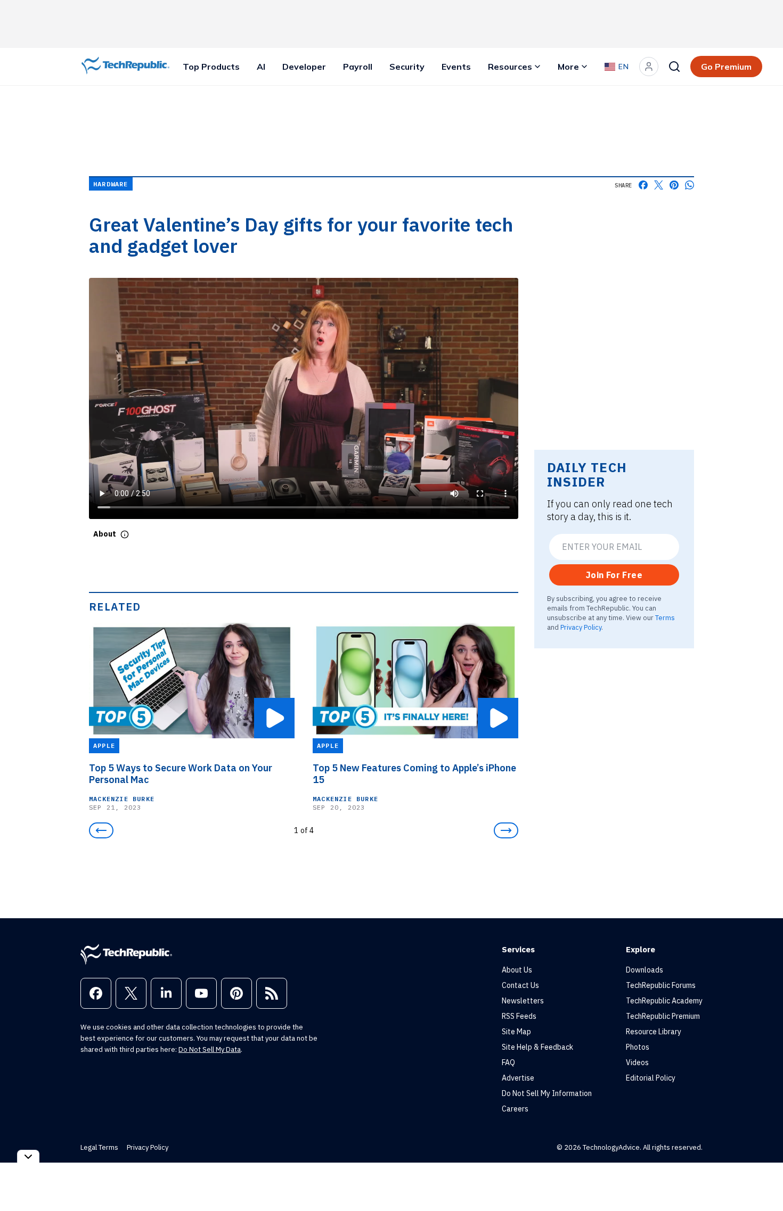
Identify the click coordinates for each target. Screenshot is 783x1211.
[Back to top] (761, 1178)
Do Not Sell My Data (209, 1049)
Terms (665, 617)
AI (261, 66)
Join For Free (614, 575)
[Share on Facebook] (643, 185)
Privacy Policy (580, 627)
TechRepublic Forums (661, 985)
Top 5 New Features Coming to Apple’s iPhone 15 (414, 774)
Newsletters (523, 1001)
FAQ (508, 1062)
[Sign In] (648, 66)
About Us (517, 970)
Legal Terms (99, 1147)
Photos (637, 1047)
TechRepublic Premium (663, 1016)
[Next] (506, 830)
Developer (304, 66)
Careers (515, 1109)
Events (456, 66)
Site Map (516, 1031)
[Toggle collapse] (28, 1156)
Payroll (357, 66)
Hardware (110, 184)
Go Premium (726, 66)
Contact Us (520, 985)
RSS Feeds (519, 1016)
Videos (637, 1062)
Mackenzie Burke (121, 799)
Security (407, 66)
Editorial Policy (650, 1078)
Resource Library (653, 1031)
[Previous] (101, 830)
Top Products (211, 66)
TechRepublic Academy (664, 1001)
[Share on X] (658, 185)
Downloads (644, 970)
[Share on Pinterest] (674, 185)
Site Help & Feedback (537, 1047)
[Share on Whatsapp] (689, 185)
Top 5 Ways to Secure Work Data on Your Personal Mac (180, 774)
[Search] (674, 66)
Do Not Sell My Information (547, 1093)
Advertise (518, 1078)
